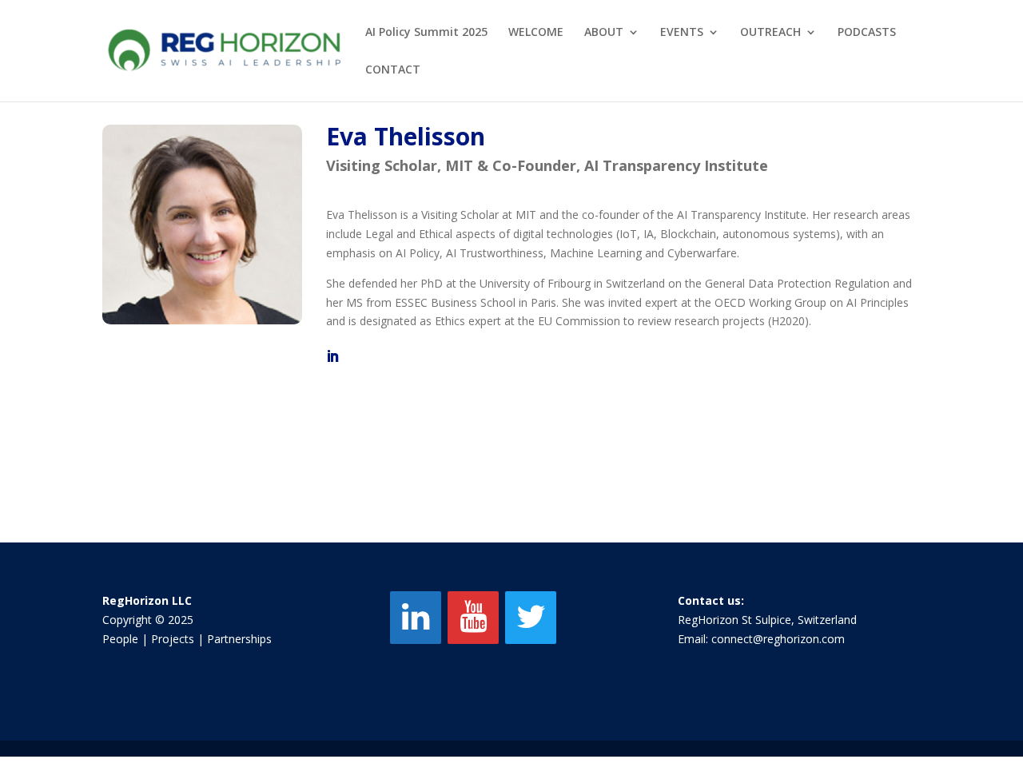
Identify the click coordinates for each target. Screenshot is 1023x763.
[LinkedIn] (415, 617)
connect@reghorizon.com (778, 638)
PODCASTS (867, 32)
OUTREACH (770, 32)
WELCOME (535, 32)
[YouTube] (473, 617)
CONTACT (392, 70)
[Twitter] (530, 617)
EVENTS (681, 32)
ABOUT (603, 32)
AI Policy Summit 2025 (426, 32)
